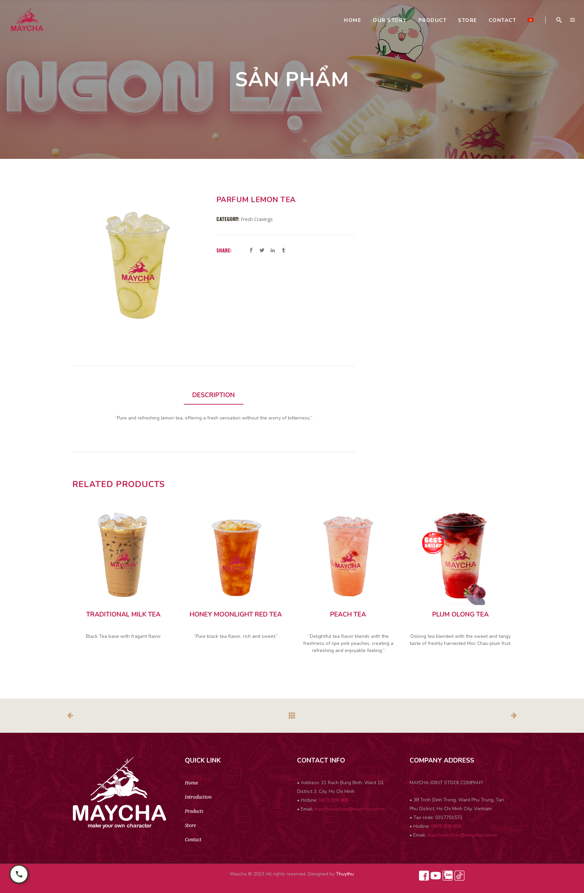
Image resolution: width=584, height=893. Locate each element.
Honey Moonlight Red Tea (236, 614)
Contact (193, 840)
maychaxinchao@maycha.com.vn (350, 809)
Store (190, 825)
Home (191, 783)
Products (194, 811)
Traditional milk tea (123, 614)
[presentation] (213, 396)
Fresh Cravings (257, 219)
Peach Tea (348, 614)
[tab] (213, 396)
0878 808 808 (333, 800)
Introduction (198, 797)
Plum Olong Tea (460, 614)
